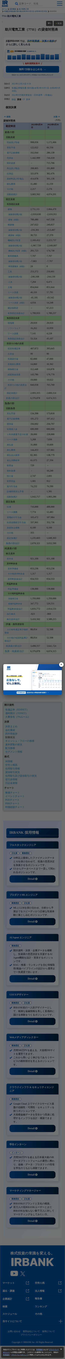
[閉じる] (61, 664)
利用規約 (39, 1349)
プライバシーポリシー (19, 1355)
